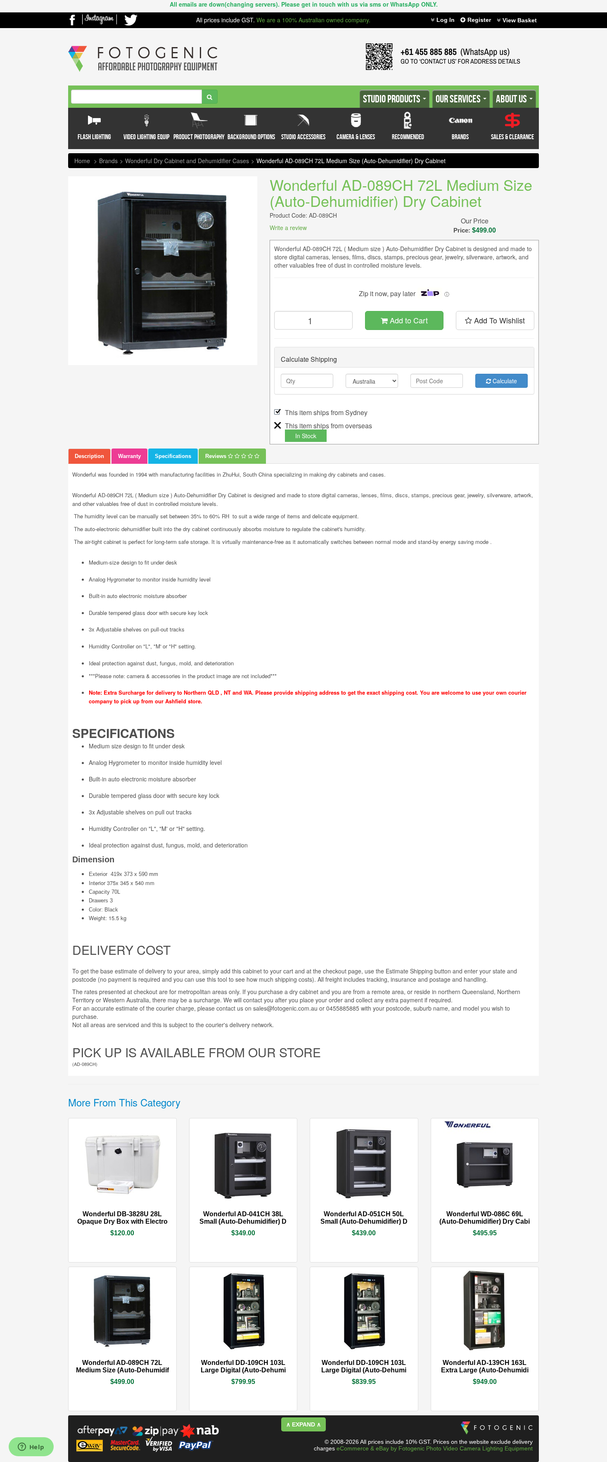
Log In (445, 20)
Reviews (216, 456)
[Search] (210, 97)
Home (82, 161)
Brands (108, 161)
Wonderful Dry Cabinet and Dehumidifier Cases (187, 161)
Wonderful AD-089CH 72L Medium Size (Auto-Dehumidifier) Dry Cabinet (351, 161)
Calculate (504, 381)
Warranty (129, 456)
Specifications (173, 456)
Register (479, 20)
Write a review (288, 227)
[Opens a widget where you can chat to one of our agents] (31, 1447)
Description (89, 456)
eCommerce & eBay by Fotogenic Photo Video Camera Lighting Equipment (435, 1448)
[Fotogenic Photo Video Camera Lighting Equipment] (143, 46)
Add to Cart (408, 320)
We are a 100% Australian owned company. (313, 20)
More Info (97, 1213)
